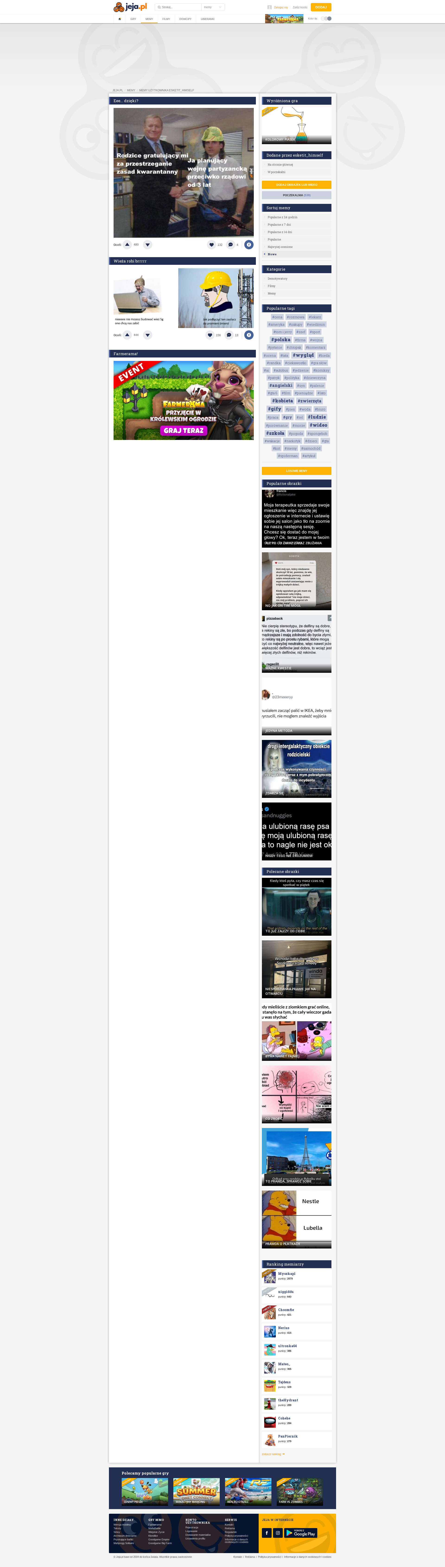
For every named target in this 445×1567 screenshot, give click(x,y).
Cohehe (284, 1418)
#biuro (320, 409)
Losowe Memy (296, 471)
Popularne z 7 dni (279, 224)
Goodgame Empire (158, 1539)
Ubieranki (207, 19)
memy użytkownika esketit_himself (166, 90)
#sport (315, 332)
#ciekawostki (295, 363)
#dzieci (311, 441)
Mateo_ (284, 1364)
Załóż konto (300, 7)
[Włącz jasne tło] (323, 18)
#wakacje (272, 441)
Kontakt (229, 1524)
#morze (298, 425)
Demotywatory (277, 278)
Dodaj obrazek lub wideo (296, 184)
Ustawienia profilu (195, 1538)
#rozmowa (295, 317)
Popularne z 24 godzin (282, 217)
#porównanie (277, 425)
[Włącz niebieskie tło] (329, 18)
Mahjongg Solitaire (124, 1543)
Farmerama (155, 1524)
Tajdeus (284, 1382)
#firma (300, 340)
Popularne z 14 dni (280, 232)
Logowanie (191, 1531)
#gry (287, 417)
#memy (291, 448)
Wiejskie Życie (156, 1532)
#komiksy (321, 370)
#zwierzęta (309, 401)
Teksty (117, 1528)
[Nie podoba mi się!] (153, 244)
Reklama (230, 1528)
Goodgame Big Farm (160, 1543)
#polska (280, 339)
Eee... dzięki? (126, 100)
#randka (273, 363)
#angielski (280, 385)
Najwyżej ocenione (280, 247)
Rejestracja (191, 1527)
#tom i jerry (282, 332)
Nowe (272, 254)
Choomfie (286, 1310)
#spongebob (317, 433)
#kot (276, 448)
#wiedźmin (316, 324)
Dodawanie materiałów (198, 1535)
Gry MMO (156, 1520)
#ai (266, 370)
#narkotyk (292, 441)
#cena (277, 317)
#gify (274, 409)
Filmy (166, 19)
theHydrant (288, 1400)
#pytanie (275, 347)
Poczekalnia (297, 195)
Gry (133, 19)
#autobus (281, 370)
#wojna (316, 340)
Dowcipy (185, 19)
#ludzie (317, 417)
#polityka (291, 378)
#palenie (317, 385)
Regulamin (231, 1532)
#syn (301, 385)
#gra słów (319, 363)
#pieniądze (304, 393)
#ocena (270, 355)
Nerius (283, 1328)
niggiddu (286, 1291)
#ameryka (276, 324)
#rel (300, 417)
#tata (284, 355)
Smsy (117, 1532)
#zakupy (295, 324)
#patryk (274, 378)
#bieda (324, 355)
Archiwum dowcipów (125, 1536)
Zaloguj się (281, 7)
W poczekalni (276, 172)
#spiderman (288, 456)
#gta (325, 441)
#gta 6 (272, 393)
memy (131, 90)
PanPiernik (288, 1436)
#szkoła (275, 433)
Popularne (274, 239)
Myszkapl (287, 1273)
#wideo (318, 425)
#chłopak (294, 347)
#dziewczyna (314, 378)
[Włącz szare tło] (326, 18)
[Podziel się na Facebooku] (249, 244)
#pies (290, 409)
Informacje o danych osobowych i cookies (236, 1540)
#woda (304, 409)
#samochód (311, 448)
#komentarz (315, 347)
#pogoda (296, 433)
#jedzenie (301, 370)
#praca (272, 417)
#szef (300, 332)
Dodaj (321, 7)
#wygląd (303, 355)
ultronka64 (287, 1346)
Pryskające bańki (123, 1539)
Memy (149, 19)
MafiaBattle (154, 1528)
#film (286, 393)
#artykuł (308, 456)
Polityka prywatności (236, 1536)
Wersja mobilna (122, 1524)
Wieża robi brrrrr (130, 261)
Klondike (153, 1536)
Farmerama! (126, 353)
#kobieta (282, 401)
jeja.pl (117, 90)
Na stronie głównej (280, 164)
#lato (322, 393)
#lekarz (315, 317)
